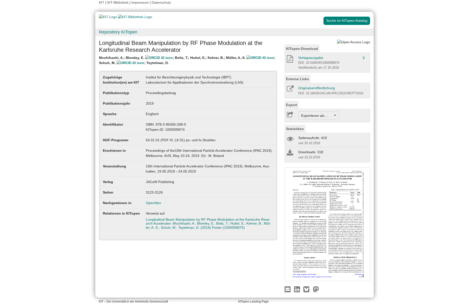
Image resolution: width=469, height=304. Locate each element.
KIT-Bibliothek (118, 2)
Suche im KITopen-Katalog (346, 20)
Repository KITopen (118, 32)
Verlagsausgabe (310, 58)
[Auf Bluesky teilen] (307, 289)
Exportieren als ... (317, 116)
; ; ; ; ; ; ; (187, 60)
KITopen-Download (302, 49)
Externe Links (297, 79)
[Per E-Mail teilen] (288, 289)
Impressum (140, 2)
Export (291, 105)
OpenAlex (153, 203)
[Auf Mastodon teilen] (316, 289)
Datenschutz (161, 2)
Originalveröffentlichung (316, 88)
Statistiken (295, 129)
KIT (101, 2)
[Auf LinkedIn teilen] (298, 289)
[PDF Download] (289, 60)
